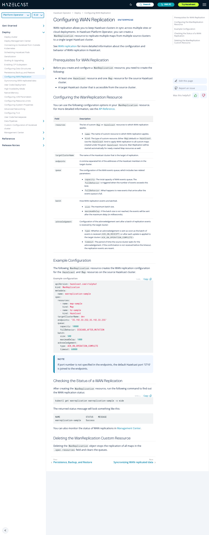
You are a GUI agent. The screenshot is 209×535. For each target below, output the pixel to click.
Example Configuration (184, 29)
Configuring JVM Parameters (17, 97)
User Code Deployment (15, 85)
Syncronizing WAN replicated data (20, 81)
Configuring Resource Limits (17, 101)
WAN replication (67, 46)
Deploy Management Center (17, 41)
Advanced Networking (14, 109)
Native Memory (11, 93)
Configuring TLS (12, 113)
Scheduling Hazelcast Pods (17, 53)
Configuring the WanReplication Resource (188, 23)
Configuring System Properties (18, 105)
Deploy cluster (10, 37)
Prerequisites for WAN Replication (189, 17)
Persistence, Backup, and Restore (19, 73)
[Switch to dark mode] (131, 4)
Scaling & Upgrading (14, 61)
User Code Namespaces (15, 117)
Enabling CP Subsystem (15, 65)
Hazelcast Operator (62, 12)
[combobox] (145, 4)
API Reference (107, 109)
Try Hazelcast (188, 5)
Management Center (129, 428)
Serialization (10, 57)
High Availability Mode (14, 89)
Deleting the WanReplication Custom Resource (187, 41)
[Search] (145, 4)
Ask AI (167, 4)
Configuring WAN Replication (17, 77)
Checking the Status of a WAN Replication (187, 34)
